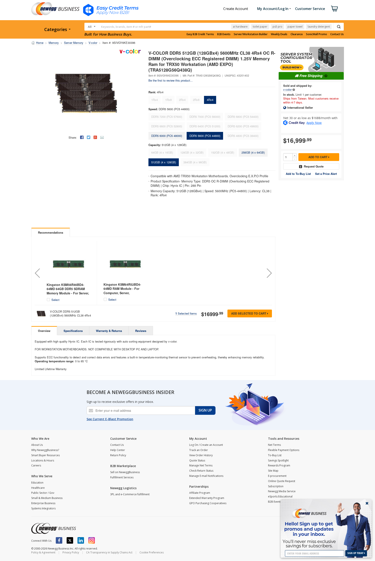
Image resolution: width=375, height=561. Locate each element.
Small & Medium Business (46, 498)
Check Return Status (201, 470)
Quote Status (197, 460)
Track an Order (198, 450)
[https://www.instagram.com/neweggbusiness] (91, 540)
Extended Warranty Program (206, 498)
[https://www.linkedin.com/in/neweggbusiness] (80, 540)
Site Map (273, 470)
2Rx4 (182, 100)
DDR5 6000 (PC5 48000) (166, 136)
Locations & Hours (42, 460)
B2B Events (223, 34)
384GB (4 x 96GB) (195, 162)
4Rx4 (210, 100)
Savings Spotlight (278, 460)
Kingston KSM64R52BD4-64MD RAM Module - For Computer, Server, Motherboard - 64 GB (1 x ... (124, 290)
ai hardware (240, 26)
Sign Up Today (355, 553)
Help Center (117, 450)
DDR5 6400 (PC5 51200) (204, 126)
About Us (37, 445)
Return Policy (118, 455)
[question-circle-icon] (325, 75)
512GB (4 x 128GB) (163, 162)
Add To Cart (318, 157)
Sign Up (205, 410)
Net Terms (274, 445)
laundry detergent (319, 26)
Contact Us (337, 34)
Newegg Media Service (282, 491)
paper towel (295, 26)
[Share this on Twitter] (88, 137)
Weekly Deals (279, 34)
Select (55, 300)
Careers (36, 465)
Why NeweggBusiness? (45, 450)
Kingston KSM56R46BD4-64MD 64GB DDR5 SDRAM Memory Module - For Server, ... (68, 291)
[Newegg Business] (53, 528)
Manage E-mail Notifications (206, 476)
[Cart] (334, 8)
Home (39, 43)
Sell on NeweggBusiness (125, 472)
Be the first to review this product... (170, 80)
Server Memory (73, 43)
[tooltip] (294, 89)
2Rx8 (196, 100)
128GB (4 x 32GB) (192, 152)
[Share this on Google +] (95, 137)
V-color (93, 43)
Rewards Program (279, 465)
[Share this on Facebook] (82, 137)
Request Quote (314, 166)
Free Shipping (310, 75)
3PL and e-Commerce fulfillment (130, 494)
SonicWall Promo (316, 34)
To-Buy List (274, 455)
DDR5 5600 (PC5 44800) (204, 136)
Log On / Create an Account (206, 445)
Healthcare (38, 488)
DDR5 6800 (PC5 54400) (243, 117)
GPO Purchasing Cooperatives (207, 503)
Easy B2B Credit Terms (200, 34)
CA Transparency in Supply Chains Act (109, 552)
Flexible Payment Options (283, 450)
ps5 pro (277, 26)
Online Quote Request (281, 481)
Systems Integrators (43, 508)
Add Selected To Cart (249, 313)
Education (37, 482)
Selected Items (186, 313)
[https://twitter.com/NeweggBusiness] (70, 540)
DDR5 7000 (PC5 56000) (204, 117)
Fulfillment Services (121, 477)
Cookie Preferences (152, 552)
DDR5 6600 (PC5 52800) (166, 126)
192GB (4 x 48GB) (222, 152)
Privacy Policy (70, 552)
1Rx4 (154, 100)
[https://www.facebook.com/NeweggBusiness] (59, 540)
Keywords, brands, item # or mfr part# (126, 27)
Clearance (297, 34)
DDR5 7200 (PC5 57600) (166, 117)
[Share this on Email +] (102, 137)
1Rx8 (168, 100)
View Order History (201, 455)
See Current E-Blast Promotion (110, 419)
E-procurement (277, 476)
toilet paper (260, 26)
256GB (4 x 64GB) (253, 152)
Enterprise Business (43, 503)
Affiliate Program (199, 493)
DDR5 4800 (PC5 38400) (243, 136)
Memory (54, 43)
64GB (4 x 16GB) (162, 152)
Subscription (275, 486)
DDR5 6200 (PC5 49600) (243, 126)
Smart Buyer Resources (45, 455)
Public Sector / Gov (42, 493)
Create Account (235, 8)
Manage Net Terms (200, 465)
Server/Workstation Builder (251, 34)
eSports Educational (280, 496)
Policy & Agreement (43, 552)
